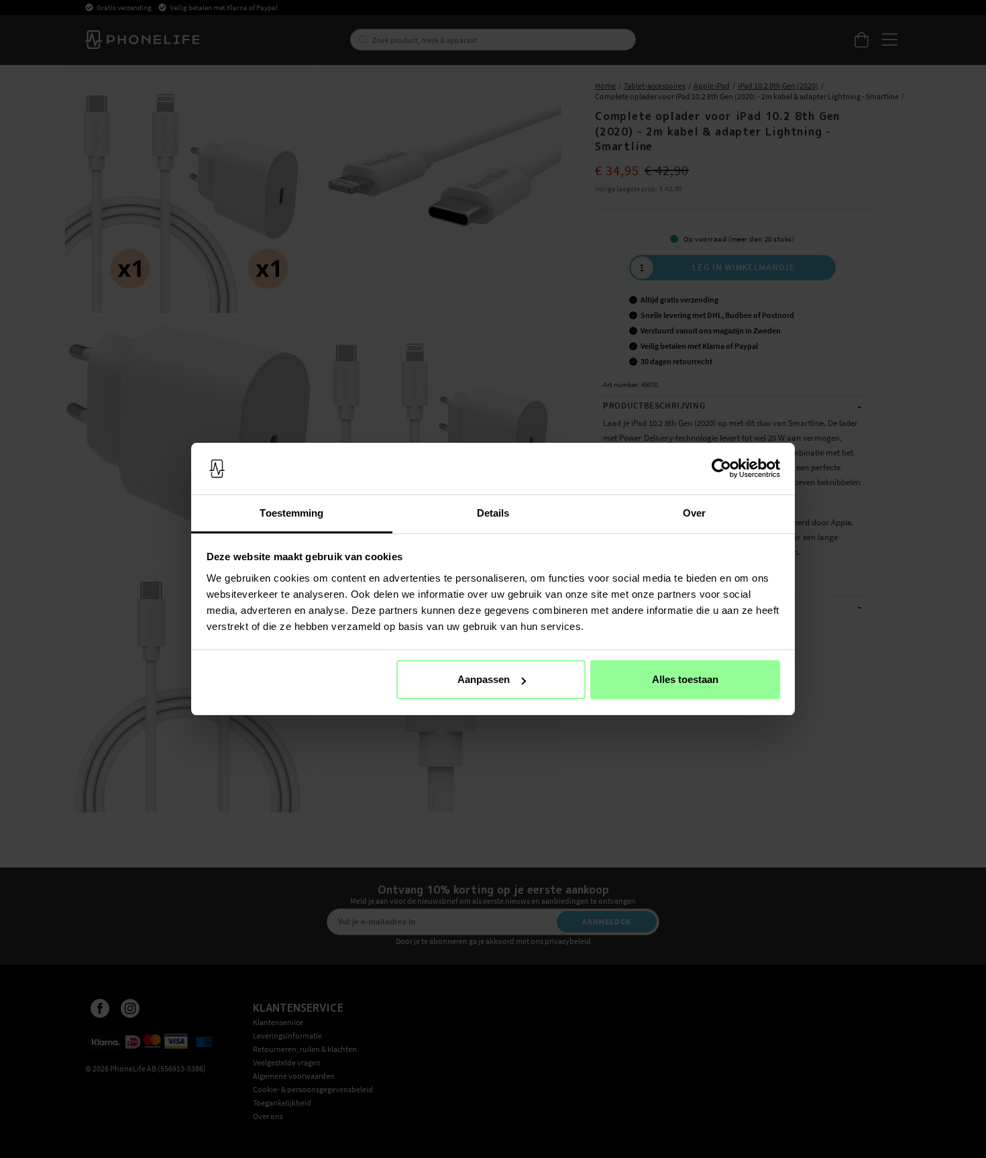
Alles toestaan (685, 679)
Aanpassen (483, 679)
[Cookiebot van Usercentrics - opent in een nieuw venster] (721, 469)
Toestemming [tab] (291, 513)
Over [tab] (694, 513)
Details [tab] (493, 513)
